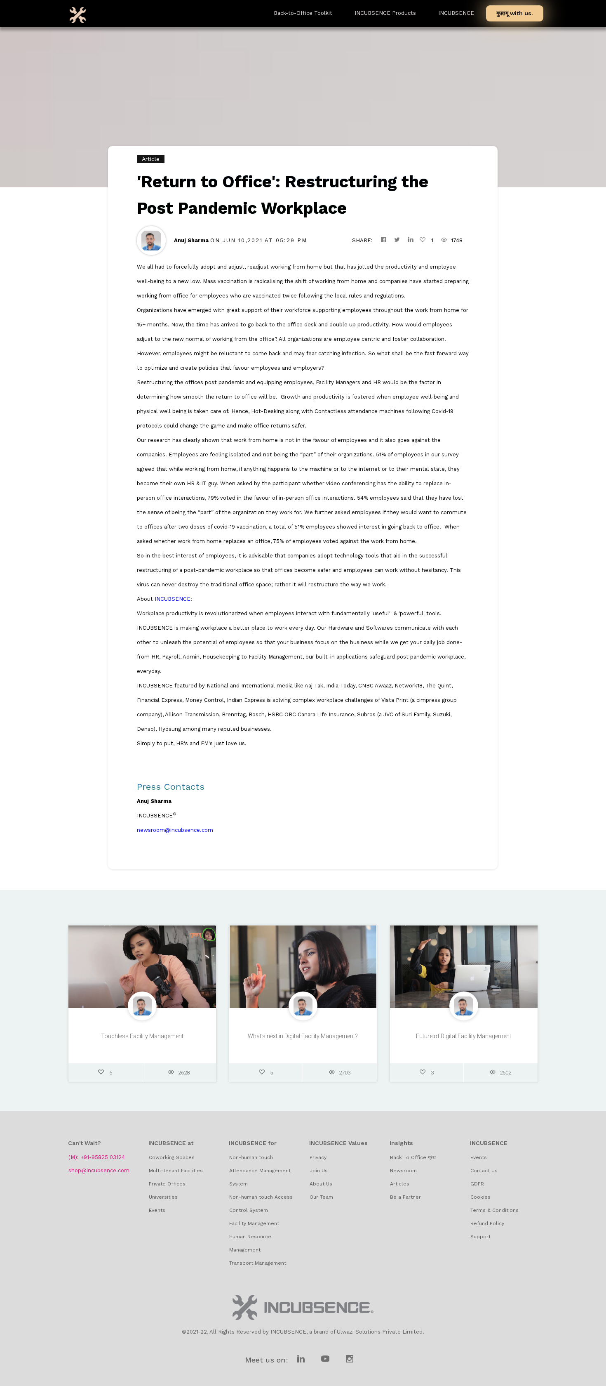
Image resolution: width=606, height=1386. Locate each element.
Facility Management (254, 1223)
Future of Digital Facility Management (463, 1036)
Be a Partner (405, 1197)
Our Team (321, 1197)
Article (151, 159)
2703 (344, 1073)
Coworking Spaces (172, 1157)
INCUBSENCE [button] (456, 13)
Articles (399, 1184)
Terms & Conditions (494, 1210)
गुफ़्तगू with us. (514, 13)
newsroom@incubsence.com (175, 830)
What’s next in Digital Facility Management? (303, 1036)
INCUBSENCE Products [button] (385, 13)
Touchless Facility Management (142, 1036)
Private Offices (167, 1184)
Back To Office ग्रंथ (413, 1157)
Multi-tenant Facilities (176, 1170)
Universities (163, 1197)
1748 (457, 240)
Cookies (480, 1197)
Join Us (319, 1170)
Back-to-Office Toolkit (303, 13)
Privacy (318, 1157)
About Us (321, 1184)
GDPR (477, 1184)
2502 (505, 1073)
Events (157, 1210)
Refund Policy (487, 1223)
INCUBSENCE (172, 599)
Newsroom (403, 1170)
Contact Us (484, 1170)
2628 (184, 1073)
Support (480, 1237)
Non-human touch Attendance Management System (260, 1171)
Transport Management (257, 1263)
